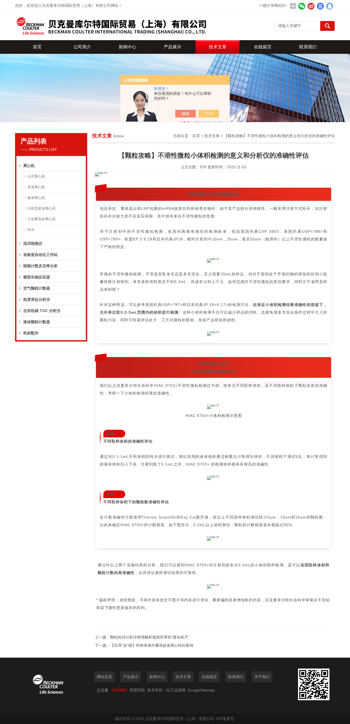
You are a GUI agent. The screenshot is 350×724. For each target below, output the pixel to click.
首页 (37, 47)
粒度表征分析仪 (36, 299)
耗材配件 (31, 333)
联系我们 (308, 47)
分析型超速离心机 (41, 208)
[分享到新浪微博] (311, 6)
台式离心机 (36, 176)
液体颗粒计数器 (36, 322)
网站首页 (104, 677)
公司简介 (82, 47)
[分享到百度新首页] (320, 6)
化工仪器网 (175, 690)
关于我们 (262, 677)
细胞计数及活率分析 (40, 266)
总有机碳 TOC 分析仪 (41, 310)
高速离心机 (36, 187)
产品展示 (172, 47)
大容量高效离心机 (41, 219)
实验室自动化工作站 (40, 254)
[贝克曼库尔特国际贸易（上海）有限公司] (110, 25)
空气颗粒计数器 (36, 288)
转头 (30, 230)
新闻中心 (127, 47)
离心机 (29, 165)
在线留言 (263, 47)
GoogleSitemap (201, 690)
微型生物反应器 (36, 277)
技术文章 (217, 47)
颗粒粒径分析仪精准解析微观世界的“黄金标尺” (149, 637)
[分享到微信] (301, 6)
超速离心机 (36, 198)
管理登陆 (137, 690)
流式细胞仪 (32, 243)
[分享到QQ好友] (329, 6)
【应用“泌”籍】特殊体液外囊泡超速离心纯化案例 (151, 645)
